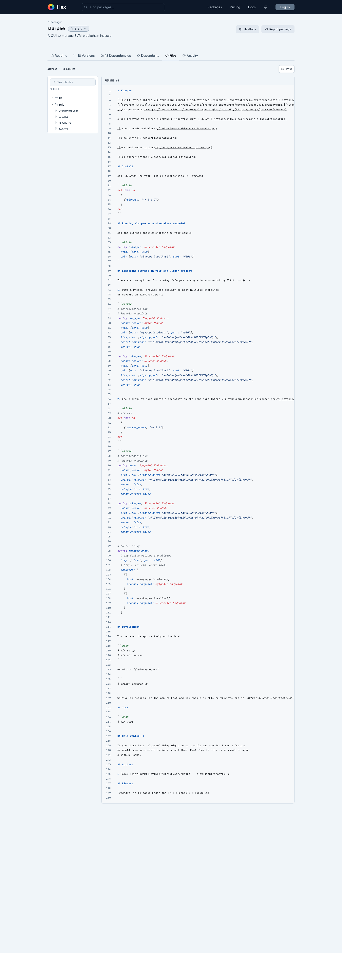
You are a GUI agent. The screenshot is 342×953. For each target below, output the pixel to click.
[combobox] (123, 7)
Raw (289, 69)
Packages (214, 7)
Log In (285, 7)
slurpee (56, 28)
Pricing (235, 7)
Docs (252, 7)
